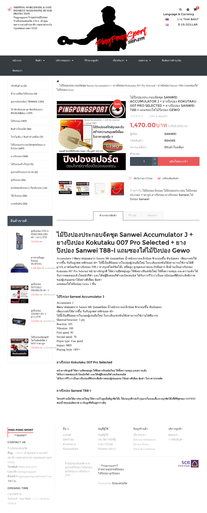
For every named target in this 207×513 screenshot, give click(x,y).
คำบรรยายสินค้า (108, 215)
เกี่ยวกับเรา (139, 434)
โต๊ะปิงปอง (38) (19, 195)
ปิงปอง (159, 190)
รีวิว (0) (132, 215)
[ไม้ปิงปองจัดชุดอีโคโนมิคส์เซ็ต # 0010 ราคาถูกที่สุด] (19, 347)
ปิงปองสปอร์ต (119, 483)
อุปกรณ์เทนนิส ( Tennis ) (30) (27, 101)
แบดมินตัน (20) (19, 203)
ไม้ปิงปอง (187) (19, 121)
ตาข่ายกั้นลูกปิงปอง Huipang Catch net (37, 261)
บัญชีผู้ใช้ (103, 434)
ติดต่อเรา (152, 215)
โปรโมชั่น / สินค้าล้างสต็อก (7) (27, 136)
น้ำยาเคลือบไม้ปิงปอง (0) (24, 93)
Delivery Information (144, 439)
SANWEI (170, 134)
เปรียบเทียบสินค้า (170, 178)
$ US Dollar (187, 24)
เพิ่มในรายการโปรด (142, 178)
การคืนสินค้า (175, 439)
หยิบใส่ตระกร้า (178, 161)
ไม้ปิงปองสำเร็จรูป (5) (22, 164)
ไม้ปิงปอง (148, 190)
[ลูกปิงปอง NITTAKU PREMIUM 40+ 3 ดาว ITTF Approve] (19, 294)
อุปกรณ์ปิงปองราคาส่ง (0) (24, 172)
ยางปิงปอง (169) (19, 156)
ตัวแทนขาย (69, 444)
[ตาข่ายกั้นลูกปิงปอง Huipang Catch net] (19, 268)
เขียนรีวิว (163, 116)
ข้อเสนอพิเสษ (70, 448)
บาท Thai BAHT (188, 19)
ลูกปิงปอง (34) (18, 179)
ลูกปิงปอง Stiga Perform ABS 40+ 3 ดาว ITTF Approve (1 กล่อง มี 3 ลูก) (40, 234)
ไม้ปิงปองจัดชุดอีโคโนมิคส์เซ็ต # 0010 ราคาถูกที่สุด (40, 340)
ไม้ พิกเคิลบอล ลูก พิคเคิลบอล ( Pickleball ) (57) (26, 111)
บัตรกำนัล (68, 439)
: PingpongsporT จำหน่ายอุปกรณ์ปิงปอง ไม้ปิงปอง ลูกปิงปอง (111, 469)
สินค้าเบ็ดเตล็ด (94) (21, 128)
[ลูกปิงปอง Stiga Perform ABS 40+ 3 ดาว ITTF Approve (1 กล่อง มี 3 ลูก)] (19, 241)
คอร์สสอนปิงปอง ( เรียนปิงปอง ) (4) (29, 187)
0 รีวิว (152, 116)
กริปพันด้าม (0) (19, 85)
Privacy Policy (141, 444)
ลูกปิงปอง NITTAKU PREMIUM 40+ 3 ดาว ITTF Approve (40, 287)
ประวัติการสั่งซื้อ (107, 439)
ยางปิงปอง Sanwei (177, 195)
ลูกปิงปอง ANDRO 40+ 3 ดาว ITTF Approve (38, 314)
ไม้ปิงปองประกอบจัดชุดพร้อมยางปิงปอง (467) (28, 146)
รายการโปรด (105, 444)
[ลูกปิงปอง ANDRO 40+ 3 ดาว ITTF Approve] (19, 321)
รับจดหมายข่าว (107, 448)
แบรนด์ (67, 434)
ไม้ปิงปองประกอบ (174, 190)
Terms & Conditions (144, 448)
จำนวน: (135, 154)
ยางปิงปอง (158, 195)
